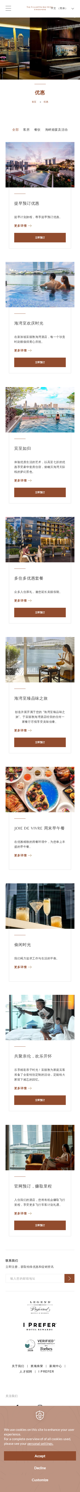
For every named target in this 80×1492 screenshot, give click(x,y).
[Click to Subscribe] (69, 1278)
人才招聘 (26, 1371)
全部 (15, 129)
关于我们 (18, 1366)
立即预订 (40, 237)
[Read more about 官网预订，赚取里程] (40, 1147)
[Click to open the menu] (8, 8)
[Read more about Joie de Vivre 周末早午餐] (40, 789)
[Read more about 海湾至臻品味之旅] (40, 659)
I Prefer (46, 1371)
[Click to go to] (40, 1345)
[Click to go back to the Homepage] (40, 8)
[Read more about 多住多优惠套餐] (40, 539)
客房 (26, 129)
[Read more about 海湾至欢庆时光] (40, 284)
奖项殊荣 (37, 1366)
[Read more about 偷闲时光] (40, 906)
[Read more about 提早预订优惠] (40, 164)
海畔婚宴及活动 (56, 129)
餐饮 (37, 129)
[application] (40, 1449)
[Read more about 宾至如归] (40, 409)
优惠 (46, 102)
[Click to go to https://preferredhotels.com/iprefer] (40, 1307)
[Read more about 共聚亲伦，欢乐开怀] (40, 1017)
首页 (34, 102)
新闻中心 (55, 1366)
